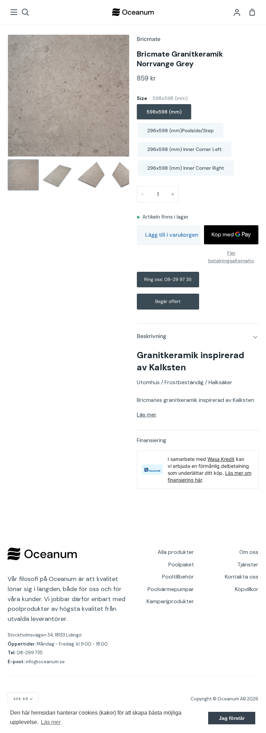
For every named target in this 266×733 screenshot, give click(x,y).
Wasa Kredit (220, 459)
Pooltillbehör (178, 576)
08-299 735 (30, 653)
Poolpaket (181, 564)
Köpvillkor (246, 589)
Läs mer (147, 414)
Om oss (248, 552)
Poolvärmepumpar (171, 589)
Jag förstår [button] (232, 718)
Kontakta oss (241, 576)
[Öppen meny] (14, 12)
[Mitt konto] (236, 12)
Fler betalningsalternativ (231, 257)
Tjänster (247, 564)
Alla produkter (176, 552)
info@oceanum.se (45, 662)
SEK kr (21, 699)
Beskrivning (151, 336)
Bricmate (148, 39)
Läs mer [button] (51, 722)
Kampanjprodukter (170, 601)
